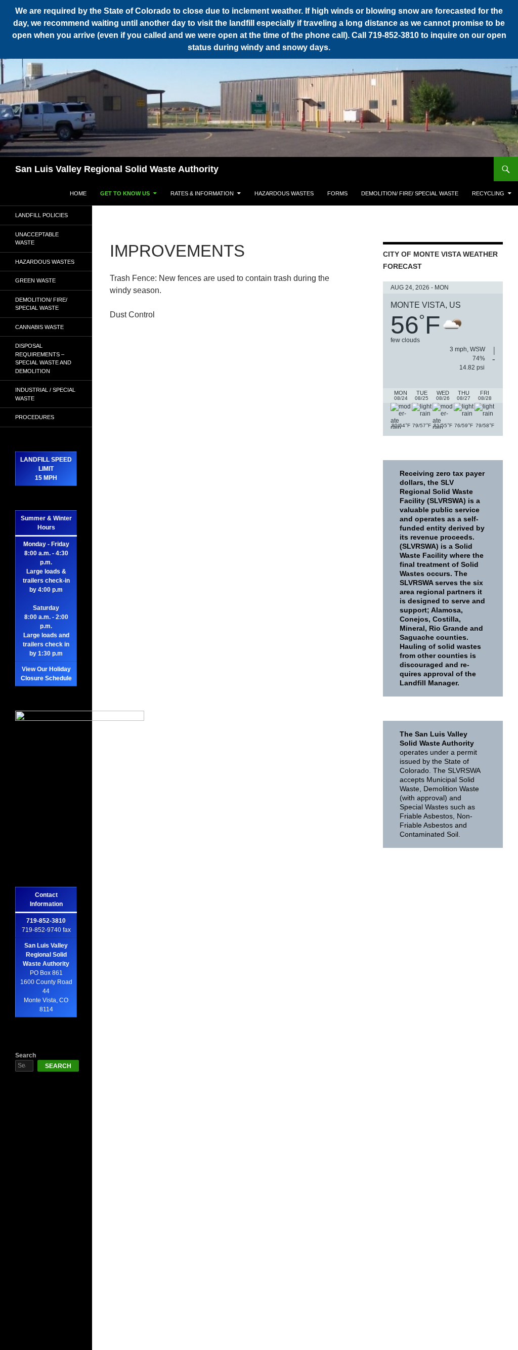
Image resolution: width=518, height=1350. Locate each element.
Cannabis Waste (39, 327)
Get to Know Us (125, 193)
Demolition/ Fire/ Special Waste (409, 193)
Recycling (488, 193)
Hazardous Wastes (284, 193)
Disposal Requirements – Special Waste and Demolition (43, 358)
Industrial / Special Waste (45, 394)
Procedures (34, 417)
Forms (337, 193)
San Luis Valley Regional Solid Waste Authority (117, 169)
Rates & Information (202, 193)
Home (78, 193)
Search (25, 1055)
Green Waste (35, 280)
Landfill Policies (41, 215)
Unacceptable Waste (37, 238)
